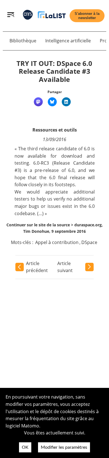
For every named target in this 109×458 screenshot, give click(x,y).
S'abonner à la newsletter (87, 15)
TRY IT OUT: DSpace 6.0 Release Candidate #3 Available (54, 71)
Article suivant (65, 267)
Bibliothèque (23, 41)
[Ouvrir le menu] (10, 15)
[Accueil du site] (51, 15)
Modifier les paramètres (64, 447)
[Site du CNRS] (28, 16)
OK (25, 447)
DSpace (89, 242)
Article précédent (37, 267)
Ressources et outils (54, 130)
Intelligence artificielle (68, 41)
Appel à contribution (57, 242)
